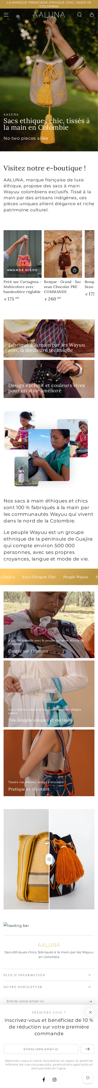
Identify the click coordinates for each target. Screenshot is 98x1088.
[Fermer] (90, 1012)
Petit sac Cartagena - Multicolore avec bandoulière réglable (23, 286)
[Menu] (6, 15)
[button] (79, 15)
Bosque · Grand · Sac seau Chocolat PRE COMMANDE (62, 286)
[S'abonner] (91, 1001)
